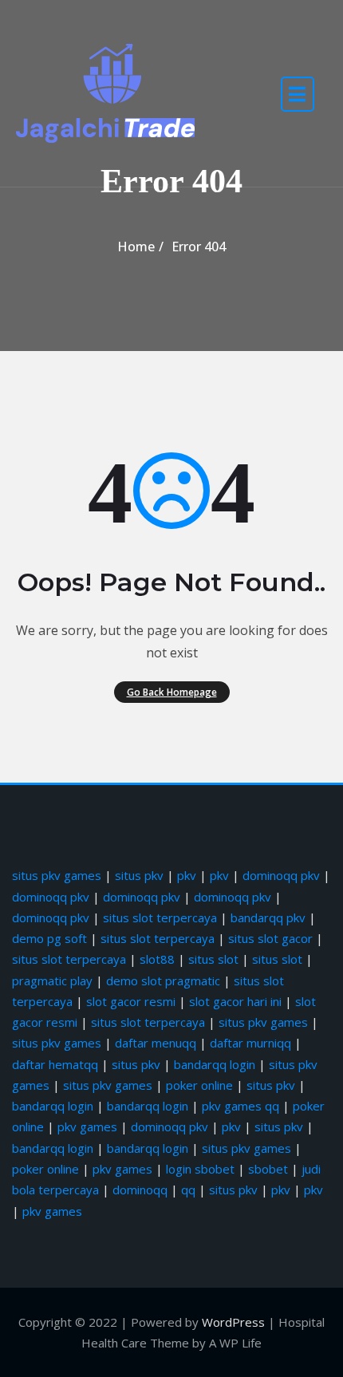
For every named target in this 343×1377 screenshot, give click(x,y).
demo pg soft (49, 938)
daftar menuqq (155, 1043)
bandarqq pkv (268, 917)
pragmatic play (52, 980)
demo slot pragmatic (163, 980)
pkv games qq (240, 1106)
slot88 (157, 959)
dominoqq (140, 1189)
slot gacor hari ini (235, 1001)
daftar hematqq (55, 1064)
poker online (199, 1085)
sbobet (268, 1169)
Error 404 (199, 246)
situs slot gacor (270, 938)
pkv (186, 875)
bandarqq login (214, 1064)
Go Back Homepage (172, 691)
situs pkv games (56, 875)
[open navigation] (297, 94)
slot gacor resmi (130, 1001)
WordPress (233, 1322)
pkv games (87, 1126)
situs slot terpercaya (160, 917)
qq (188, 1189)
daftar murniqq (250, 1043)
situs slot (213, 959)
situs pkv (139, 875)
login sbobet (200, 1169)
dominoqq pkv (281, 875)
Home (136, 246)
